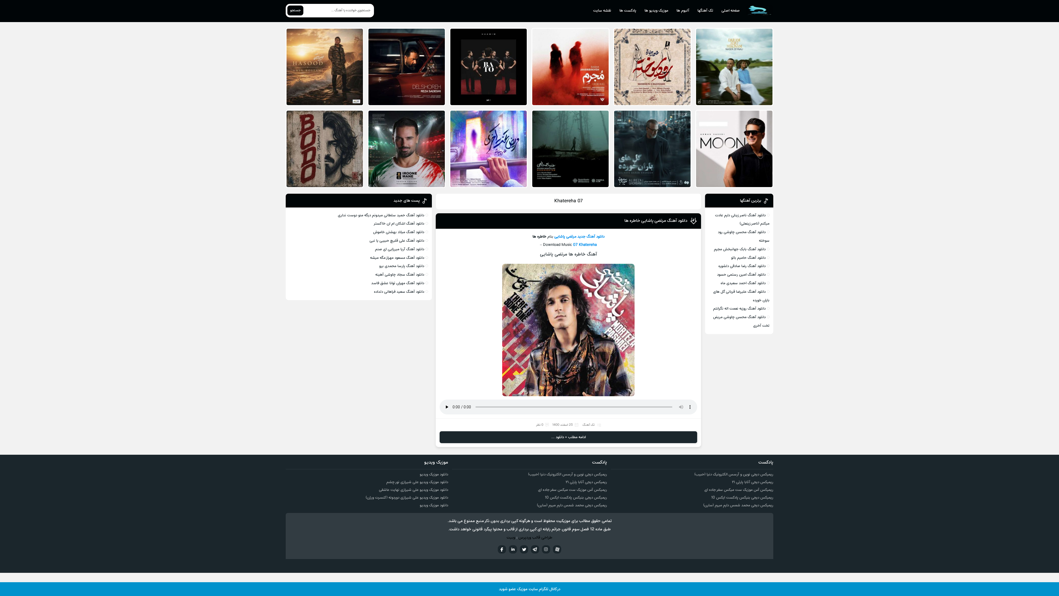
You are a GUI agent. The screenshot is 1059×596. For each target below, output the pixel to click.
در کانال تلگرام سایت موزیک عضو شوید (529, 589)
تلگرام (535, 549)
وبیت (511, 537)
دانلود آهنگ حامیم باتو (748, 258)
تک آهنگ (588, 425)
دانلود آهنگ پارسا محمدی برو (401, 266)
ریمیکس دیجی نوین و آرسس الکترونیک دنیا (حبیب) (733, 474)
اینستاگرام (546, 549)
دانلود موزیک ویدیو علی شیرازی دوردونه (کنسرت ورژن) (407, 497)
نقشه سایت (602, 10)
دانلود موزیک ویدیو (434, 474)
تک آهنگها (705, 10)
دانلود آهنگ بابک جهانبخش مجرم (740, 249)
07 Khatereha (585, 245)
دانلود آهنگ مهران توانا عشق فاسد (397, 283)
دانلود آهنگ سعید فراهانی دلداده (399, 292)
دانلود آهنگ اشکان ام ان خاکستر (398, 223)
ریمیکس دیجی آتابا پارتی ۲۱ (752, 482)
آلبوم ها (682, 10)
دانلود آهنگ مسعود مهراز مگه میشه (397, 258)
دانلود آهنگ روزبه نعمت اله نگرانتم (739, 308)
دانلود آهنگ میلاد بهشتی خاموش (398, 232)
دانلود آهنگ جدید (591, 236)
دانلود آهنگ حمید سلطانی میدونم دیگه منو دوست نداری (381, 215)
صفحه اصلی (730, 10)
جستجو (295, 10)
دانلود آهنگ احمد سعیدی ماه (743, 283)
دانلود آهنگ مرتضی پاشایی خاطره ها (655, 220)
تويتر (524, 549)
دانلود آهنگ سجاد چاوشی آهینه (399, 275)
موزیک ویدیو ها (656, 10)
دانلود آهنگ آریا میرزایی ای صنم (399, 249)
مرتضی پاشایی (565, 236)
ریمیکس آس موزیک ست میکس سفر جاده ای (738, 490)
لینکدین (513, 549)
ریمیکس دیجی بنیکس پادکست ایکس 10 (742, 497)
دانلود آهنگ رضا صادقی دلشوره (742, 266)
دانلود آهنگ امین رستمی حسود (741, 275)
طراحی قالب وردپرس (535, 537)
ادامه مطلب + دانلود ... (568, 437)
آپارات (557, 549)
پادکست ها (627, 10)
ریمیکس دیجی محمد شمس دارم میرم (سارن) (738, 505)
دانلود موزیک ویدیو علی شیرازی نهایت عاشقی (413, 490)
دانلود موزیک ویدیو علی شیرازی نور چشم (417, 482)
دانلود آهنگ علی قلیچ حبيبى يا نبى (397, 241)
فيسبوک (502, 549)
